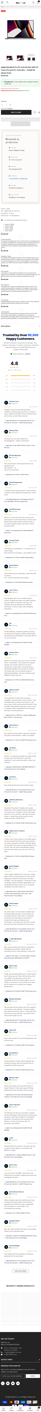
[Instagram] (8, 1383)
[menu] (2, 2)
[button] (4, 75)
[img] (4, 234)
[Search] (7, 2)
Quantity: (4, 101)
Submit (32, 1376)
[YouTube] (18, 1383)
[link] (34, 112)
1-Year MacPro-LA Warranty (18, 178)
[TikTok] (13, 1383)
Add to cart (16, 112)
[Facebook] (3, 1383)
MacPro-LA (15, 1397)
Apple (8, 209)
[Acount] (33, 2)
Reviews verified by (21, 354)
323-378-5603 (10, 1352)
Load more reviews (20, 1271)
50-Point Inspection (15, 160)
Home (2, 6)
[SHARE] (38, 112)
